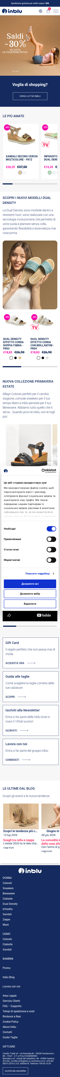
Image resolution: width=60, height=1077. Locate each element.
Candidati (12, 759)
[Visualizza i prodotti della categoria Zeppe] (28, 454)
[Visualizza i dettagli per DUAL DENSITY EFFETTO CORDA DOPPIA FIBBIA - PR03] (15, 321)
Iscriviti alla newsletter (15, 1071)
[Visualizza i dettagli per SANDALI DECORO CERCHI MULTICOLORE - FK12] (21, 135)
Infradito (8, 909)
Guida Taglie (10, 1037)
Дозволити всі (30, 583)
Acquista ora (15, 663)
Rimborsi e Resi (12, 1016)
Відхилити (30, 603)
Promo (6, 968)
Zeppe (6, 919)
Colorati (7, 883)
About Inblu (9, 1026)
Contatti (7, 1032)
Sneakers (8, 888)
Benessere (9, 893)
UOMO (6, 933)
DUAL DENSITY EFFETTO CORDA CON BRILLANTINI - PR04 (42, 343)
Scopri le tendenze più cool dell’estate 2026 (21, 831)
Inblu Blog (8, 977)
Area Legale (9, 995)
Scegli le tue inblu (30, 96)
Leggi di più (8, 847)
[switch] (51, 539)
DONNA (7, 877)
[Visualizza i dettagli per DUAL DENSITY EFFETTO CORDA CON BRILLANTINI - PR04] (42, 321)
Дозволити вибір (30, 593)
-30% (7, 127)
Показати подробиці (38, 573)
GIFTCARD (9, 1046)
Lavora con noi (11, 986)
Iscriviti (11, 730)
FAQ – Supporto (12, 1006)
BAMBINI (8, 958)
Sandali (7, 914)
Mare (6, 924)
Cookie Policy (10, 1021)
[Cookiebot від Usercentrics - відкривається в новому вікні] (42, 471)
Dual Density (10, 903)
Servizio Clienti (11, 1000)
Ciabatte (7, 898)
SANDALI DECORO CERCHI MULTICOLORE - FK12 (22, 158)
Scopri (10, 696)
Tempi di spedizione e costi (18, 1011)
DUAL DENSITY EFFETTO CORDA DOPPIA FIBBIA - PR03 (13, 343)
